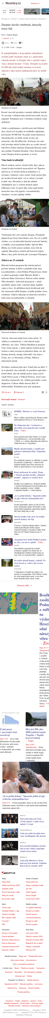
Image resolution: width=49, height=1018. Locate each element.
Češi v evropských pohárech (23, 964)
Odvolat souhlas (14, 1006)
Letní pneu (39, 984)
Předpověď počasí (35, 956)
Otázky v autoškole (33, 946)
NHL (3, 924)
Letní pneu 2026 (32, 933)
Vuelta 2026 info (32, 882)
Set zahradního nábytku (33, 972)
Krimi (16, 434)
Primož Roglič (31, 895)
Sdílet (15, 43)
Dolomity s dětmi (8, 950)
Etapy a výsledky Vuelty (34, 885)
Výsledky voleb (7, 889)
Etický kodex (25, 1003)
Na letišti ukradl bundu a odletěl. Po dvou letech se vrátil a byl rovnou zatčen (30, 563)
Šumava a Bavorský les (11, 940)
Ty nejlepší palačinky (33, 907)
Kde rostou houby (17, 960)
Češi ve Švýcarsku (9, 943)
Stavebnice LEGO (11, 984)
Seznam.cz (35, 3)
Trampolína (40, 968)
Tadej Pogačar (31, 892)
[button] (24, 92)
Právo (3, 35)
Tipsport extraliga (8, 914)
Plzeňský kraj (18, 501)
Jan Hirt (29, 889)
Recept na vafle (32, 921)
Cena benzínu (31, 960)
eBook (7, 43)
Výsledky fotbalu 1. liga (10, 911)
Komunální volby (8, 899)
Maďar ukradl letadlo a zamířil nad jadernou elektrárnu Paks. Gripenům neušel (29, 451)
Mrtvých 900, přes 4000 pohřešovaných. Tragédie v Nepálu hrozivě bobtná (36, 733)
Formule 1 (6, 921)
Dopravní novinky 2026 (34, 940)
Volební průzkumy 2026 (11, 885)
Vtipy (16, 414)
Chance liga (6, 907)
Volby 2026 (6, 882)
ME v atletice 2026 (9, 918)
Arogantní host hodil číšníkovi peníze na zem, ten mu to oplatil (30, 541)
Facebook (9, 1001)
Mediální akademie (11, 1003)
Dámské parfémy (26, 984)
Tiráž (40, 1001)
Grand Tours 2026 (32, 899)
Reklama (25, 1001)
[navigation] (3, 3)
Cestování (17, 522)
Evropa (16, 457)
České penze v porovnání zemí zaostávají (8, 732)
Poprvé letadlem (8, 936)
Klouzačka (18, 972)
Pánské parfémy (23, 992)
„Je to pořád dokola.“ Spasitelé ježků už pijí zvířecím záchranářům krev (30, 497)
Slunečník (8, 972)
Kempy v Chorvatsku (9, 933)
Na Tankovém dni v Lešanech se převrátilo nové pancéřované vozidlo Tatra (29, 428)
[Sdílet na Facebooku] (43, 392)
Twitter (17, 1001)
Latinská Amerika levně (10, 946)
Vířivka (29, 976)
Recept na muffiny (32, 911)
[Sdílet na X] (46, 392)
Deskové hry (12, 988)
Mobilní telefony (33, 980)
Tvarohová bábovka (33, 918)
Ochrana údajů (37, 1003)
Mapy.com (23, 956)
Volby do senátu (8, 895)
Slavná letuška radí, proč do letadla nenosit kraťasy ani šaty (29, 518)
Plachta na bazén (27, 968)
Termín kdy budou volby (11, 892)
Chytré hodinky (34, 988)
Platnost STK (31, 950)
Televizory (22, 988)
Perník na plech (32, 924)
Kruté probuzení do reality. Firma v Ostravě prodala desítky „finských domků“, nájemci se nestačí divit (29, 475)
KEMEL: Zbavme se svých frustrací (29, 411)
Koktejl (16, 545)
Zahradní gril (20, 976)
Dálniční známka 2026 (34, 936)
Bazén (17, 968)
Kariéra (33, 1001)
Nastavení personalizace (31, 1006)
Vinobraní (21, 399)
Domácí (16, 481)
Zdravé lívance (31, 914)
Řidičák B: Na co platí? (34, 943)
